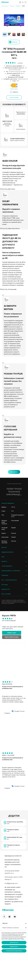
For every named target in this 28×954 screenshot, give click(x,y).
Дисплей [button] (4, 547)
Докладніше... (14, 472)
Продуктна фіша (14, 89)
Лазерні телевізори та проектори (10, 927)
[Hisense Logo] (9, 2)
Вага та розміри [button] (6, 594)
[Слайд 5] (23, 34)
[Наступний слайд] (26, 20)
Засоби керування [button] (7, 566)
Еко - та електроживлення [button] (9, 580)
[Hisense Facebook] (4, 916)
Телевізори (12, 6)
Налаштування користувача (14, 951)
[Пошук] (23, 2)
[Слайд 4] (19, 34)
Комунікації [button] (5, 575)
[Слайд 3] (14, 34)
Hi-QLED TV (18, 6)
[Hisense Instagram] (9, 916)
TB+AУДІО (5, 923)
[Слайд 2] (9, 34)
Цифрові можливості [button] (8, 552)
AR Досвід (14, 42)
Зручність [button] (4, 561)
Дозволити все (14, 942)
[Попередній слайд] (2, 20)
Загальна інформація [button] (8, 503)
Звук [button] (3, 557)
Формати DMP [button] (6, 589)
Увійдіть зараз (11, 633)
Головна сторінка (5, 6)
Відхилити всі (14, 947)
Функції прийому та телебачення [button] (11, 571)
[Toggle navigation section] (26, 923)
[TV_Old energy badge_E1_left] (14, 85)
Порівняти (15, 92)
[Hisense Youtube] (15, 916)
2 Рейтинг (20, 63)
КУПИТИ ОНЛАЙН (14, 97)
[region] (14, 20)
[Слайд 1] (5, 34)
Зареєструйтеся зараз (11, 637)
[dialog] (14, 942)
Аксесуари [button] (5, 584)
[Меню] (25, 2)
